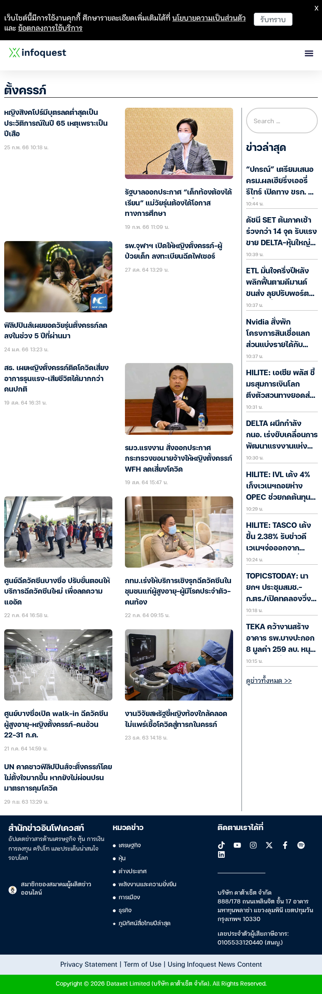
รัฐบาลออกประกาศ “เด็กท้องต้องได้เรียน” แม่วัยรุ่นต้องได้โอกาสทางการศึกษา (178, 203)
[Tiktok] (221, 845)
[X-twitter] (269, 845)
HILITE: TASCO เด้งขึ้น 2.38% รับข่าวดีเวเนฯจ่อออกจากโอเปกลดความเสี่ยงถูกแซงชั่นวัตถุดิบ (282, 548)
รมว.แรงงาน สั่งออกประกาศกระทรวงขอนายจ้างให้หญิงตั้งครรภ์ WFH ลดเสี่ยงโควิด (178, 459)
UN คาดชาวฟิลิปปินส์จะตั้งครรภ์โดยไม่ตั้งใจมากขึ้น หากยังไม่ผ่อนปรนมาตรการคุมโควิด (58, 778)
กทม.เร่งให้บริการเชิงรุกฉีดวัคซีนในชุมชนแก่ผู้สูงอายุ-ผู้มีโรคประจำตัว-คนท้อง (178, 592)
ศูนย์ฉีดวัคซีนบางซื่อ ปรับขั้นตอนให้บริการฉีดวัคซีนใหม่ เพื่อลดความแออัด (57, 592)
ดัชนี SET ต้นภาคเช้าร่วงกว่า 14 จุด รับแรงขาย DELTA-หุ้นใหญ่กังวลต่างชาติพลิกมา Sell (281, 243)
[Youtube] (237, 845)
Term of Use (142, 963)
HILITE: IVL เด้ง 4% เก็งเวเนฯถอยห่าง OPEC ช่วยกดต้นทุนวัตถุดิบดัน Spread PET (278, 498)
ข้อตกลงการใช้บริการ (50, 27)
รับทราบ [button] (273, 19)
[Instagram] (253, 845)
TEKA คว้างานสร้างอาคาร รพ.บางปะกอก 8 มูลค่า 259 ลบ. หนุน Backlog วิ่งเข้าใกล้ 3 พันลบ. (281, 650)
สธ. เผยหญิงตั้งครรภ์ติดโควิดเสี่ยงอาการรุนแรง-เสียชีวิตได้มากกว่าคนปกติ (56, 379)
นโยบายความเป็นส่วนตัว (209, 17)
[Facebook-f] (285, 845)
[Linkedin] (221, 854)
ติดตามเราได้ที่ (240, 828)
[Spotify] (301, 845)
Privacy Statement (88, 963)
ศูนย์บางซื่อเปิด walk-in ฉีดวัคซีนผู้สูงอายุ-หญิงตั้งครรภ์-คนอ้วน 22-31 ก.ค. (56, 725)
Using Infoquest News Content (215, 963)
